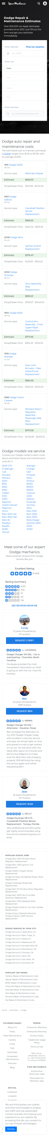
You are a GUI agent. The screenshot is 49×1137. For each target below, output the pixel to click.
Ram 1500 (32, 511)
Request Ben (24, 711)
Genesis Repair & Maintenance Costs (21, 976)
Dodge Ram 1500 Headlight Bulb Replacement (20, 902)
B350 (4, 490)
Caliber (5, 493)
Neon (29, 478)
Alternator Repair (34, 173)
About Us (12, 1027)
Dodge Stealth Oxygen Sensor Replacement (19, 872)
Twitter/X (12, 1100)
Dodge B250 (16, 313)
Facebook (12, 1092)
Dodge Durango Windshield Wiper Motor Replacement (24, 878)
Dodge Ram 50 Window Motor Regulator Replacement (24, 890)
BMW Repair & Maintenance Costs (21, 983)
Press (12, 1031)
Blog (12, 1067)
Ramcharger (33, 520)
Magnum (7, 508)
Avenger (31, 466)
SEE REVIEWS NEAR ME (24, 605)
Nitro (29, 508)
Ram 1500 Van (9, 514)
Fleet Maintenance (12, 1035)
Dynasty (6, 475)
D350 (4, 499)
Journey (31, 505)
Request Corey (24, 640)
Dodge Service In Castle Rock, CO (20, 932)
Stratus (30, 481)
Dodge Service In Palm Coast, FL (20, 935)
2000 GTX (7, 466)
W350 (30, 529)
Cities (12, 1044)
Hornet (5, 532)
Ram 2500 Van (9, 517)
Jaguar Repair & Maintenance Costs (21, 979)
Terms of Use (36, 1046)
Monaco (6, 478)
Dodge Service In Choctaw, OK (19, 952)
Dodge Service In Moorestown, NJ (20, 949)
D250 (29, 496)
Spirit (4, 481)
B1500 (30, 484)
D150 (4, 496)
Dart (29, 472)
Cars (12, 1048)
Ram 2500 (32, 514)
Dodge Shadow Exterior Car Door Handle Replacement (24, 908)
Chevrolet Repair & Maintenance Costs (22, 986)
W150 (29, 526)
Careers (12, 1040)
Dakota (30, 499)
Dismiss (11, 1129)
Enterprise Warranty (37, 1031)
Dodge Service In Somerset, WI (19, 963)
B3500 (30, 490)
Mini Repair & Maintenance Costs (20, 993)
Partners (12, 1063)
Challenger (7, 469)
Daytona (6, 502)
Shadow (6, 523)
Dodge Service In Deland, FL (18, 939)
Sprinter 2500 (34, 523)
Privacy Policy (36, 1035)
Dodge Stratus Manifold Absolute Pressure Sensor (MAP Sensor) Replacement (20, 916)
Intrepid (31, 475)
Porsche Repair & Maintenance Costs (22, 996)
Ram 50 (6, 520)
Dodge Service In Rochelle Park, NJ (21, 946)
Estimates (12, 1052)
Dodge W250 (16, 165)
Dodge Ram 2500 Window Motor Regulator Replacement (20, 860)
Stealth (6, 526)
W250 (5, 529)
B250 (4, 487)
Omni (5, 511)
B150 (4, 484)
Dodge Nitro (16, 237)
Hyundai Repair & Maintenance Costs (22, 990)
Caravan (31, 493)
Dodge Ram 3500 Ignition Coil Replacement (19, 866)
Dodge (7, 154)
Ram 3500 (32, 517)
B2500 (30, 487)
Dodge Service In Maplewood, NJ (20, 942)
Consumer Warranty (37, 1027)
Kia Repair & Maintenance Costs (19, 1000)
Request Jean (24, 804)
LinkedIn (12, 1096)
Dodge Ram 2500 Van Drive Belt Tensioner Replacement (20, 896)
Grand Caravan (9, 505)
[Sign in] (45, 3)
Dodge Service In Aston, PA (17, 956)
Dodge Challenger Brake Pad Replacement (18, 884)
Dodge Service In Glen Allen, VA (19, 959)
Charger (31, 469)
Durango (31, 502)
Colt (4, 472)
